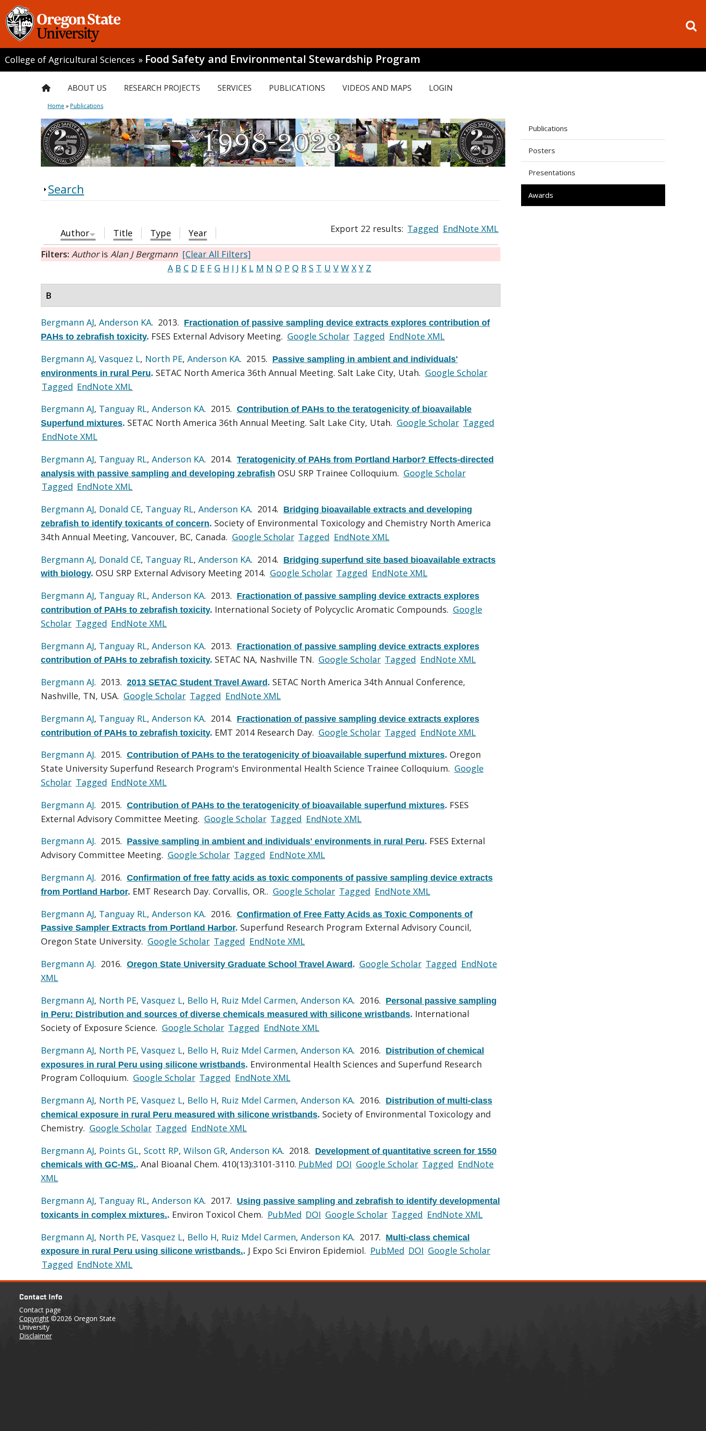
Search (66, 189)
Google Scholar (318, 336)
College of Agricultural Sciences (70, 59)
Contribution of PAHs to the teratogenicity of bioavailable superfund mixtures (286, 755)
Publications (548, 128)
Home (56, 106)
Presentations (551, 172)
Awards (540, 195)
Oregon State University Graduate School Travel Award (240, 964)
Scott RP (161, 1150)
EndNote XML (471, 228)
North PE (164, 358)
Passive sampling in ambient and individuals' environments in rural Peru (276, 841)
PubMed (315, 1164)
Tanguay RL (123, 408)
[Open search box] (691, 26)
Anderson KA (125, 322)
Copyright (34, 1318)
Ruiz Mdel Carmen (258, 1000)
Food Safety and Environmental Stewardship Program (282, 59)
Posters (541, 150)
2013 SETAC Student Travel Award (197, 682)
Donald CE (120, 509)
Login (441, 88)
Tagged (422, 228)
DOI (344, 1164)
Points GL (119, 1150)
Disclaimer (35, 1335)
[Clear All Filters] (217, 254)
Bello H (202, 1000)
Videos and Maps (377, 88)
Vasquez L (119, 358)
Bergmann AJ (67, 322)
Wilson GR (204, 1150)
